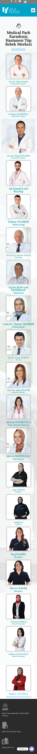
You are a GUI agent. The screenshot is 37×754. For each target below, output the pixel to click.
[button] (33, 10)
